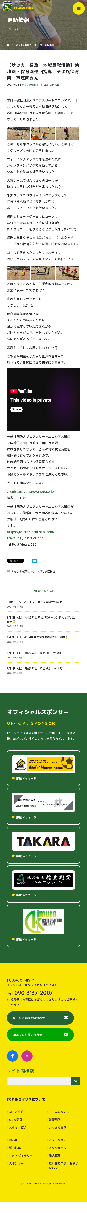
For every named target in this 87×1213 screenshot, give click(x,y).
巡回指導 (54, 84)
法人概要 (55, 1155)
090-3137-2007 (33, 992)
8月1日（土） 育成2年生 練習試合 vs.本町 (34, 653)
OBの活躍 (15, 1119)
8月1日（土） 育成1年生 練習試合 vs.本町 (34, 668)
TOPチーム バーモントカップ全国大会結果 (36, 602)
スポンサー (16, 1163)
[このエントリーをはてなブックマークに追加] (34, 561)
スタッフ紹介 (18, 1127)
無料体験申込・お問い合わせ (63, 1165)
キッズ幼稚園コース (32, 84)
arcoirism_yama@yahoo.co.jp (30, 491)
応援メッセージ (26, 778)
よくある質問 (57, 1127)
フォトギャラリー (21, 1155)
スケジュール (57, 1147)
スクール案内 (57, 1140)
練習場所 (55, 1119)
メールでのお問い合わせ (28, 1018)
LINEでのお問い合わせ (27, 1034)
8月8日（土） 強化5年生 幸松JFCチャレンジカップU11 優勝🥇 (42, 619)
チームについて (59, 1112)
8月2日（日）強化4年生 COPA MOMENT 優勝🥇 (37, 637)
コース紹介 (16, 1112)
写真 (46, 84)
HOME (13, 1140)
